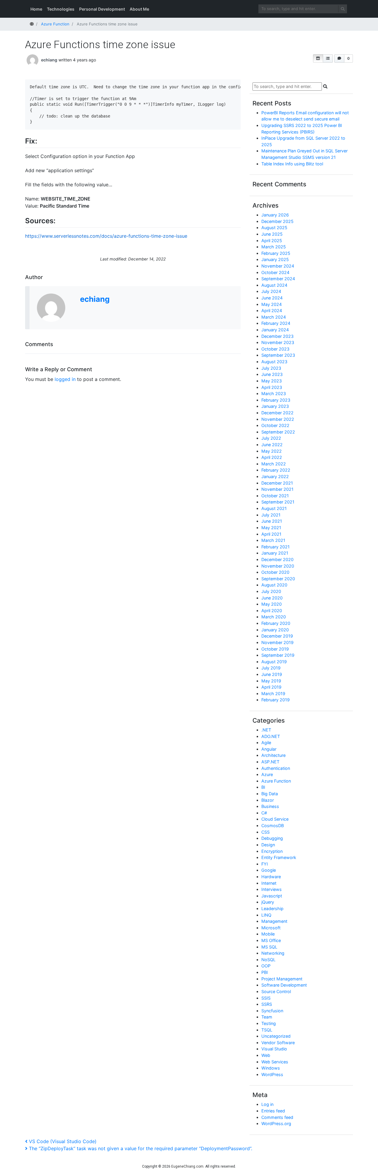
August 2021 (274, 508)
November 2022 (277, 419)
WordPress (272, 1074)
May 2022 (271, 451)
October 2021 (275, 495)
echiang (49, 59)
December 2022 (277, 412)
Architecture (273, 755)
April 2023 (271, 387)
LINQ (266, 914)
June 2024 (272, 297)
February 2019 (275, 699)
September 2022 (278, 431)
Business (270, 806)
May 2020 (271, 604)
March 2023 (273, 393)
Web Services (274, 1061)
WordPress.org (276, 1123)
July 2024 (271, 291)
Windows (270, 1067)
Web (265, 1055)
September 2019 (277, 655)
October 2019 (275, 648)
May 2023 (271, 380)
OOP (266, 965)
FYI (264, 863)
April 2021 (271, 534)
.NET (266, 729)
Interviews (271, 889)
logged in (65, 379)
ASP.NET (270, 761)
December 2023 (277, 336)
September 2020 (278, 578)
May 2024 (271, 304)
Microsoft (271, 927)
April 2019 (271, 687)
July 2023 (271, 368)
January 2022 (275, 476)
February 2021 (275, 546)
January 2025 (275, 259)
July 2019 (271, 667)
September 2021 (277, 501)
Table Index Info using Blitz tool (292, 163)
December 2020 (277, 559)
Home (36, 9)
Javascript (271, 895)
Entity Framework (278, 857)
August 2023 (274, 361)
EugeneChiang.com (187, 1166)
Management (274, 921)
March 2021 (273, 540)
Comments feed (277, 1117)
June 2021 (271, 521)
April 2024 (271, 310)
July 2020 (271, 591)
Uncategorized (276, 1036)
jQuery (267, 902)
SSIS (266, 997)
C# (264, 812)
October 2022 (275, 425)
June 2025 (272, 234)
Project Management (281, 978)
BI (263, 787)
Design (268, 844)
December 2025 (277, 221)
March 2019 (273, 693)
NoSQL (268, 959)
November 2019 (277, 642)
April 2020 (271, 610)
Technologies (60, 9)
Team (266, 1016)
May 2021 (271, 527)
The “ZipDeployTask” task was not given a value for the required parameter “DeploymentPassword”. (140, 1148)
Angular (268, 749)
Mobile (268, 933)
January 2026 (275, 214)
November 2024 (277, 265)
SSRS (266, 1004)
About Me (139, 9)
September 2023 (278, 355)
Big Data (269, 793)
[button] (318, 58)
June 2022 (272, 444)
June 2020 (272, 597)
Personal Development (102, 9)
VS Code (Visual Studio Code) (63, 1141)
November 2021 (277, 489)
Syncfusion (272, 1010)
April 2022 (271, 457)
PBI (264, 972)
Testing (268, 1023)
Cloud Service (275, 819)
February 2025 (275, 253)
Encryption (272, 851)
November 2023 (277, 342)
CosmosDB (272, 825)
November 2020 (277, 565)
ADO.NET (270, 736)
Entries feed (273, 1110)
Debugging (272, 838)
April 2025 (271, 240)
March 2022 (273, 463)
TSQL (266, 1029)
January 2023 (275, 406)
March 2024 (273, 317)
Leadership (272, 908)
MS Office (271, 940)
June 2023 (272, 374)
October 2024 (275, 272)
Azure (267, 774)
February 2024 (275, 323)
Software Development (284, 984)
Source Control (276, 991)
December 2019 (277, 635)
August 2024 (274, 285)
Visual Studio (274, 1048)
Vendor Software (278, 1042)
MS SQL (269, 946)
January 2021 (274, 552)
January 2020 (275, 629)
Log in (267, 1104)
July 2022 (271, 438)
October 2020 (275, 572)
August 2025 (274, 227)
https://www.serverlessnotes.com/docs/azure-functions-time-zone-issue (106, 236)
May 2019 (271, 680)
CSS (265, 832)
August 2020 (274, 584)
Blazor (267, 800)
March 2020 (273, 616)
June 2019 (271, 674)
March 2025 (273, 246)
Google (268, 870)
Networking (272, 953)
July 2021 (271, 514)
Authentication (275, 768)
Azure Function (276, 780)
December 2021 (277, 482)
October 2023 (275, 348)
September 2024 (278, 278)
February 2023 (275, 399)
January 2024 (275, 329)
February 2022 (275, 469)
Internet (268, 883)
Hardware (271, 876)
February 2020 (275, 623)
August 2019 (274, 661)
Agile (266, 742)
